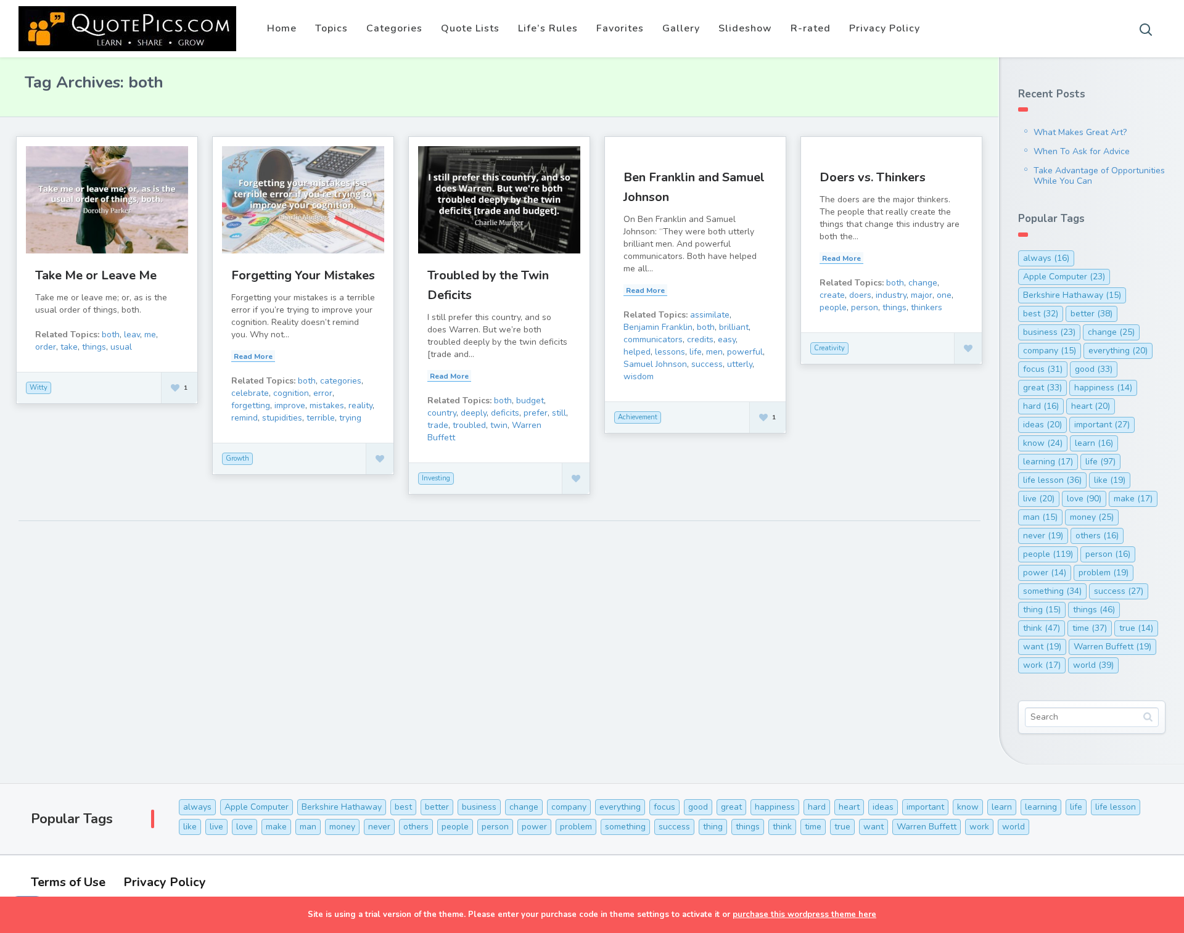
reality (360, 405)
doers (860, 295)
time (1089, 628)
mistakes (327, 405)
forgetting (250, 405)
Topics (331, 28)
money (1092, 517)
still (559, 413)
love (1084, 498)
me (150, 334)
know (1043, 443)
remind (244, 418)
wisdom (638, 376)
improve (289, 405)
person (864, 307)
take (69, 347)
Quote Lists (470, 28)
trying (350, 418)
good (1093, 369)
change (922, 283)
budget (530, 400)
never (1043, 535)
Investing (436, 478)
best (1040, 313)
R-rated (811, 28)
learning (1048, 461)
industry (891, 295)
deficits (505, 413)
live (1038, 498)
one (944, 295)
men (714, 352)
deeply (474, 413)
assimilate (710, 315)
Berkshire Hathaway (1072, 295)
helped (637, 352)
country (441, 413)
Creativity (829, 348)
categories (340, 381)
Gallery (681, 28)
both (111, 334)
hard (1041, 406)
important (1102, 424)
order (45, 347)
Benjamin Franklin (658, 327)
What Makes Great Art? (1080, 132)
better (1091, 313)
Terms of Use (68, 882)
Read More (253, 356)
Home (282, 28)
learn (1094, 443)
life (695, 352)
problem (1103, 572)
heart (1090, 406)
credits (700, 339)
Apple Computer (1064, 276)
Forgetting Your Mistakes (303, 275)
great (1042, 387)
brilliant (734, 327)
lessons (670, 352)
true (1136, 628)
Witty (38, 387)
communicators (653, 339)
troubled (469, 425)
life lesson (1052, 480)
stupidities (282, 418)
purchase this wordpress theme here (804, 914)
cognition (291, 393)
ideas (1042, 424)
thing (1042, 609)
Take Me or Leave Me (96, 275)
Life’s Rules (548, 28)
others (1097, 535)
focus (1043, 369)
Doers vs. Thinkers (873, 177)
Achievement (637, 417)
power (1044, 572)
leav (132, 334)
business (1049, 332)
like (1109, 480)
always (1046, 258)
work (1042, 665)
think (1041, 628)
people (833, 307)
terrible (320, 418)
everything (1118, 350)
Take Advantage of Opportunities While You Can (1099, 176)
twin (499, 425)
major (921, 295)
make (1133, 498)
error (322, 393)
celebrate (250, 393)
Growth (237, 458)
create (832, 295)
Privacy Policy (884, 28)
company (1049, 350)
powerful (745, 352)
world (1093, 665)
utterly (739, 364)
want (1042, 646)
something (1052, 591)
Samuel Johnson (655, 364)
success (707, 364)
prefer (536, 413)
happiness (1103, 387)
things (94, 347)
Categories (394, 28)
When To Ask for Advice (1082, 151)
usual (121, 347)
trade (437, 425)
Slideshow (745, 28)
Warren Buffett (1112, 646)
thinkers (926, 307)
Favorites (620, 28)
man (1040, 517)
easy (727, 339)
